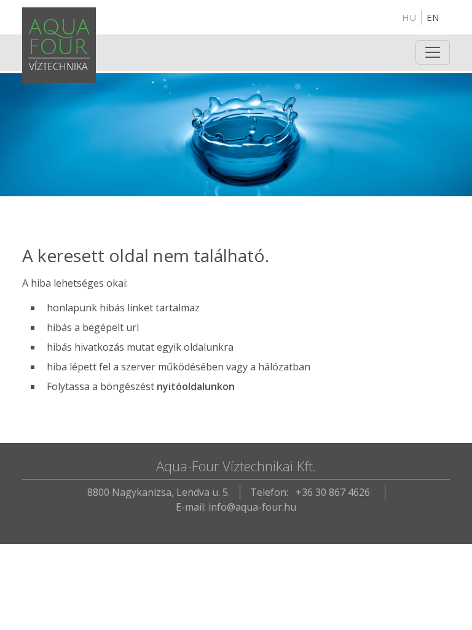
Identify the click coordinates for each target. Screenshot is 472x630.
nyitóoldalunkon (196, 386)
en (433, 17)
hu (409, 17)
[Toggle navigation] (432, 52)
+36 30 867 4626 (333, 492)
